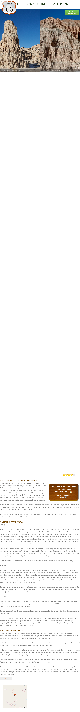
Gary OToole (52, 70)
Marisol (10, 70)
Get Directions (6, 679)
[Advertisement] (18, 476)
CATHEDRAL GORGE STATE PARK (63, 486)
